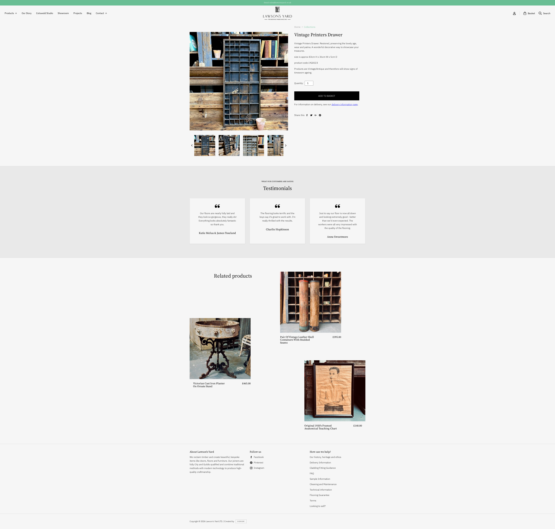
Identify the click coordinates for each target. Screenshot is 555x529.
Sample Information (320, 478)
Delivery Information (320, 462)
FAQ (312, 473)
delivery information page (345, 104)
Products (9, 13)
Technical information (321, 489)
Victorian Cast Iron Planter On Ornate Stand (209, 385)
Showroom (63, 13)
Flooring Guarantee (319, 495)
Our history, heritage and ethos (325, 457)
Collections (309, 27)
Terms (313, 500)
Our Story (27, 13)
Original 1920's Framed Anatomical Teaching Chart (320, 427)
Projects (77, 13)
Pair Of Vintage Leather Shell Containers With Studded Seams (297, 340)
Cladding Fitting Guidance (323, 467)
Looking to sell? (318, 506)
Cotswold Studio (44, 13)
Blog (89, 13)
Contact (100, 13)
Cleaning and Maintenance (323, 484)
